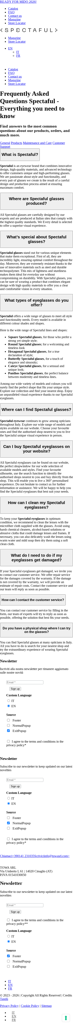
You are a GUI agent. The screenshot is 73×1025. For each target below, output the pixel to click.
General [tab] (5, 143)
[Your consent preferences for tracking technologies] (66, 1018)
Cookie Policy (30, 1006)
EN (13, 706)
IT (12, 701)
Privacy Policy (9, 1006)
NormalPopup (22, 725)
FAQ (11, 12)
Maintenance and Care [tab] (37, 143)
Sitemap (46, 1006)
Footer (17, 720)
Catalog (13, 8)
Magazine (14, 19)
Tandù (4, 999)
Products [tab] (16, 143)
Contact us (15, 15)
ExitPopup (19, 731)
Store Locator (17, 23)
